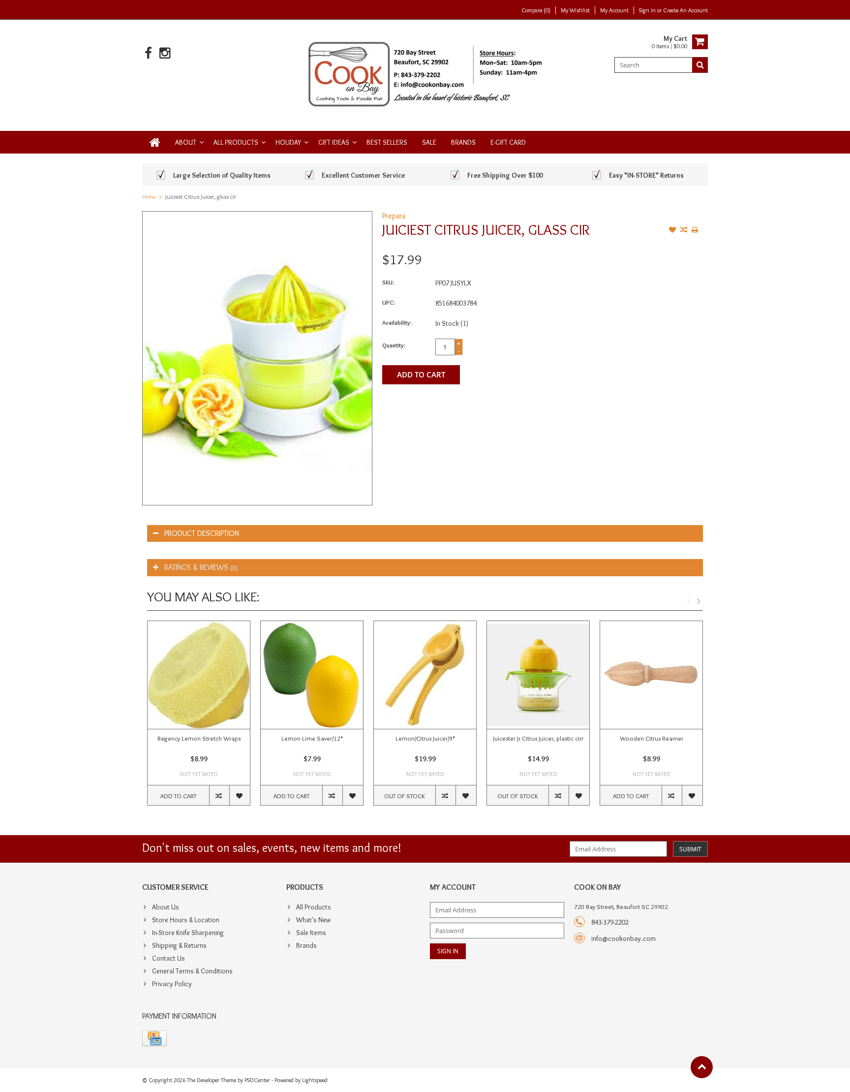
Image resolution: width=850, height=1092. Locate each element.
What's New (313, 919)
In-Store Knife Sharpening (188, 932)
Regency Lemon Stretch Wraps (199, 738)
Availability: (397, 322)
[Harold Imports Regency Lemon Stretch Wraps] (199, 675)
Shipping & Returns (179, 945)
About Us (165, 907)
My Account (614, 10)
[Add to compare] (683, 230)
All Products (235, 142)
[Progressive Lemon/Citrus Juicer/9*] (425, 675)
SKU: (388, 282)
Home (148, 196)
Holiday (288, 142)
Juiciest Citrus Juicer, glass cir (200, 196)
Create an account (685, 10)
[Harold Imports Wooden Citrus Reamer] (651, 675)
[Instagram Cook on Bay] (164, 53)
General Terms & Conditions (192, 971)
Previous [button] (688, 601)
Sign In (648, 10)
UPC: (388, 302)
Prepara (393, 215)
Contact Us (168, 958)
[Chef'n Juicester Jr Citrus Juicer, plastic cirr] (538, 675)
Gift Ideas (333, 142)
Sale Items (311, 932)
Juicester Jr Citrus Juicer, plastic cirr (538, 738)
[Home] (155, 142)
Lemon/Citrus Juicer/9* (425, 738)
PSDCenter (257, 1080)
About (185, 142)
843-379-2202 (610, 922)
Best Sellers (386, 142)
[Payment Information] (154, 1038)
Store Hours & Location (185, 919)
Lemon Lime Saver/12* (312, 738)
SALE (429, 142)
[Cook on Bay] (425, 73)
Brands (463, 142)
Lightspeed (315, 1080)
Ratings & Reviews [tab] (201, 567)
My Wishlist (575, 10)
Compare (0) (535, 10)
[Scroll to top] (702, 1067)
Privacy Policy (172, 983)
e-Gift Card (508, 142)
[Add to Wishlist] (672, 230)
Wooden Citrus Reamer (651, 738)
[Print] (695, 230)
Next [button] (698, 601)
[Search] (700, 65)
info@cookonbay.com (623, 938)
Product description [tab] (201, 533)
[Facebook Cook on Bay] (148, 53)
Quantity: (393, 345)
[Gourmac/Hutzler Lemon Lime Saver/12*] (312, 675)
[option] (198, 718)
